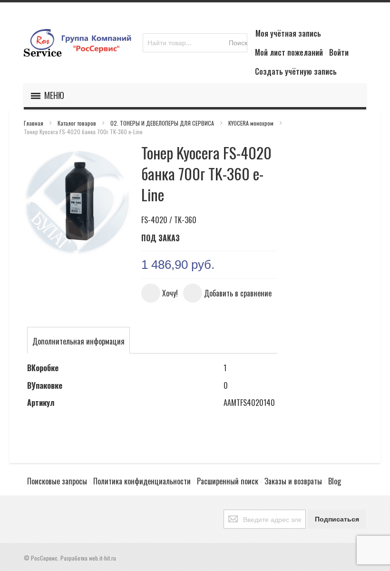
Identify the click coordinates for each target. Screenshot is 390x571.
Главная (34, 123)
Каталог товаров (78, 123)
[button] (159, 293)
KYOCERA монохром (251, 123)
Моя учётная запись (288, 33)
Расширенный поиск (227, 481)
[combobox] (195, 42)
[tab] (78, 341)
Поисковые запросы (57, 481)
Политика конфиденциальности (142, 481)
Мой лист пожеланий (289, 52)
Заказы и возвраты (293, 481)
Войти (339, 52)
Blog (334, 481)
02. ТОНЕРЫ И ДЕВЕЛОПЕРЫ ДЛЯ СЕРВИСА (162, 123)
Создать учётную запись (296, 71)
